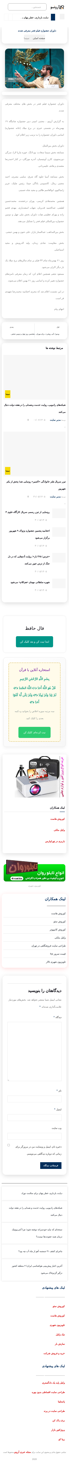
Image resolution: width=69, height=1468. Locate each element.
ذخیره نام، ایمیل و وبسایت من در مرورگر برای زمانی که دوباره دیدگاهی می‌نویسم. (38, 1150)
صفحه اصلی (39, 38)
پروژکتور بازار (58, 1429)
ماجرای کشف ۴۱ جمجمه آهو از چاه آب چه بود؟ (40, 1251)
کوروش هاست (57, 819)
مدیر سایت (55, 420)
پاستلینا (61, 1401)
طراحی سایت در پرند (54, 1411)
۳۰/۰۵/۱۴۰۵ (41, 520)
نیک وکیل (60, 1334)
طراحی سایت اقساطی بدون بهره (48, 1392)
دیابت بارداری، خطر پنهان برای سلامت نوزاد (26, 17)
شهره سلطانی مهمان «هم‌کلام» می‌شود (30, 582)
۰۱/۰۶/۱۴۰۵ (39, 420)
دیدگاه (57, 1017)
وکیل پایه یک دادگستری (53, 1382)
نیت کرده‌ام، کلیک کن (34, 732)
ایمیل (57, 1109)
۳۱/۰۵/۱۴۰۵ (39, 496)
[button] (62, 16)
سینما (26, 38)
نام (58, 1090)
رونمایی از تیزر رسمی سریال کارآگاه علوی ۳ (28, 512)
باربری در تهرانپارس (55, 841)
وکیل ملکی (59, 830)
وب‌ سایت (56, 1128)
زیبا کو (62, 1439)
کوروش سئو (59, 1306)
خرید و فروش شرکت (54, 1353)
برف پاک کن (58, 1420)
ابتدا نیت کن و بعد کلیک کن (34, 641)
